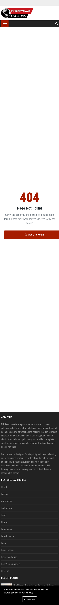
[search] (56, 23)
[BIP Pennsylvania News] (17, 13)
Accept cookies (29, 599)
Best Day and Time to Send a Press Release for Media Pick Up (35, 585)
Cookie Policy (26, 592)
